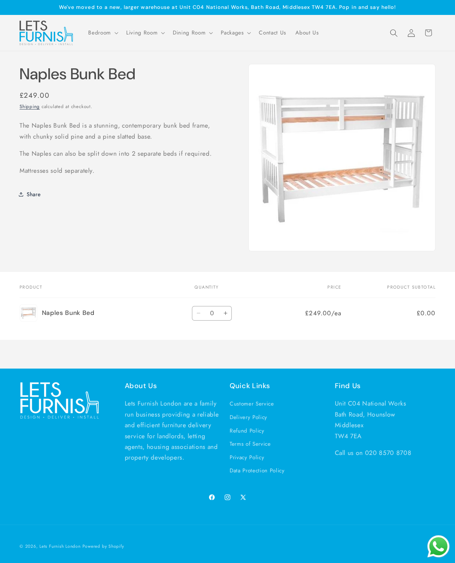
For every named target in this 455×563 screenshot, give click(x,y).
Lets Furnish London (60, 546)
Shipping (30, 106)
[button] (103, 33)
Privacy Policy (247, 457)
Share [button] (34, 194)
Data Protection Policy (257, 470)
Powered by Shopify (103, 546)
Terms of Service (250, 444)
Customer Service (252, 404)
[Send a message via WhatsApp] (438, 546)
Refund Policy (247, 431)
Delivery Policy (248, 417)
